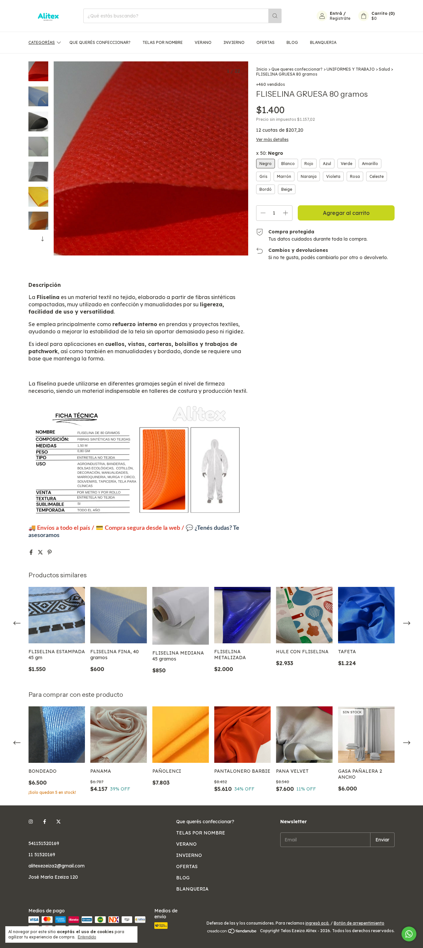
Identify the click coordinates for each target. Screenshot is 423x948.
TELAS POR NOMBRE (162, 42)
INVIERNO (234, 42)
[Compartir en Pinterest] (49, 552)
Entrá (336, 13)
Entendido (87, 937)
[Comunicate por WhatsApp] (409, 934)
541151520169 (43, 843)
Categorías (41, 42)
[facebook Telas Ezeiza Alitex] (44, 822)
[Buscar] (275, 16)
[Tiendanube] (232, 932)
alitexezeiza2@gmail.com (56, 866)
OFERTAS (265, 42)
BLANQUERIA (323, 42)
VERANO (203, 42)
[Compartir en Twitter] (41, 552)
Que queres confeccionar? (297, 69)
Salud (384, 69)
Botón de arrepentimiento (359, 923)
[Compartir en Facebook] (31, 552)
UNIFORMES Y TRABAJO (351, 69)
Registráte (340, 18)
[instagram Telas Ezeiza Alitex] (30, 822)
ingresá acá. (317, 923)
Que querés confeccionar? (100, 42)
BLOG (292, 42)
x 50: (269, 153)
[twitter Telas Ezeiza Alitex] (58, 822)
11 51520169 (41, 855)
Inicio (261, 69)
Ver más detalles (272, 139)
